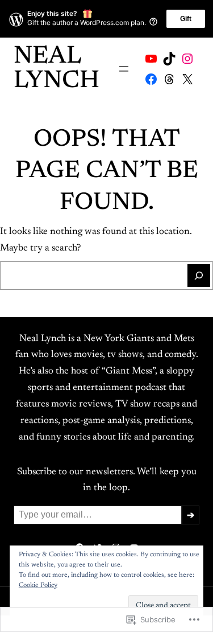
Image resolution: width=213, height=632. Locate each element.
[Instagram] (187, 58)
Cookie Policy (38, 585)
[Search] (198, 275)
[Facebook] (151, 79)
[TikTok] (169, 58)
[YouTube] (151, 58)
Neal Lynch (56, 68)
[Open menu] (124, 69)
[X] (187, 79)
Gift (185, 19)
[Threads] (169, 79)
